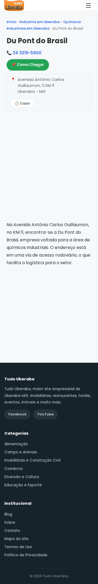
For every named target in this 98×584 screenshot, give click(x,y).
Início (11, 21)
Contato (12, 530)
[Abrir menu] (88, 5)
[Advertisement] (49, 307)
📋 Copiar (22, 103)
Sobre (9, 522)
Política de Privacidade (25, 555)
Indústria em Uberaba (40, 21)
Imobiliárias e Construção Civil (32, 460)
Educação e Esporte (23, 485)
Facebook (17, 414)
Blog (8, 514)
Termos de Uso (18, 547)
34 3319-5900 (27, 53)
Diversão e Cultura (21, 476)
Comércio (13, 468)
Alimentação (16, 444)
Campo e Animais (20, 452)
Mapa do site (16, 538)
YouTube (45, 414)
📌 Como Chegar (27, 64)
